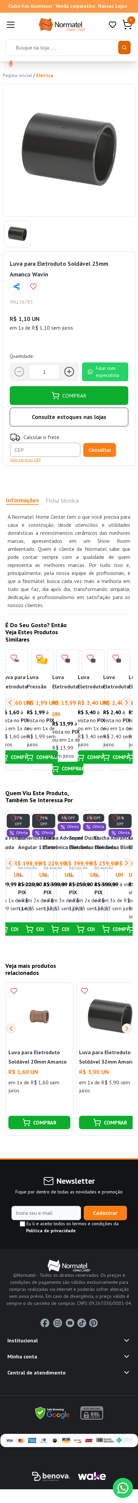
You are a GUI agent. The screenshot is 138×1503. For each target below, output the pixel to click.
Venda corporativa (75, 6)
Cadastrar (105, 1212)
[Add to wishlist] (33, 286)
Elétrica (44, 75)
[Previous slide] (11, 1028)
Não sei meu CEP (25, 459)
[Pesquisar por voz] (11, 64)
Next (127, 702)
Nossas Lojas (112, 6)
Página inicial (17, 75)
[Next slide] (127, 1028)
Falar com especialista (107, 371)
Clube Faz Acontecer (30, 6)
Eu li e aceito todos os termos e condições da (72, 1227)
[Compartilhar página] (16, 286)
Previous (10, 702)
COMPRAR (74, 395)
